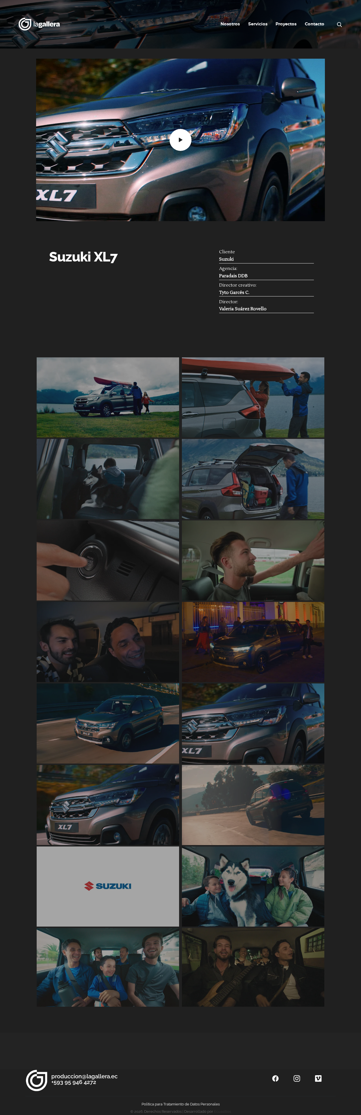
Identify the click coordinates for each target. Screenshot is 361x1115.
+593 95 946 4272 (73, 1082)
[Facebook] (275, 1078)
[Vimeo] (318, 1078)
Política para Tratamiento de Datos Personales (181, 1104)
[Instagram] (296, 1078)
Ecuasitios (222, 1111)
